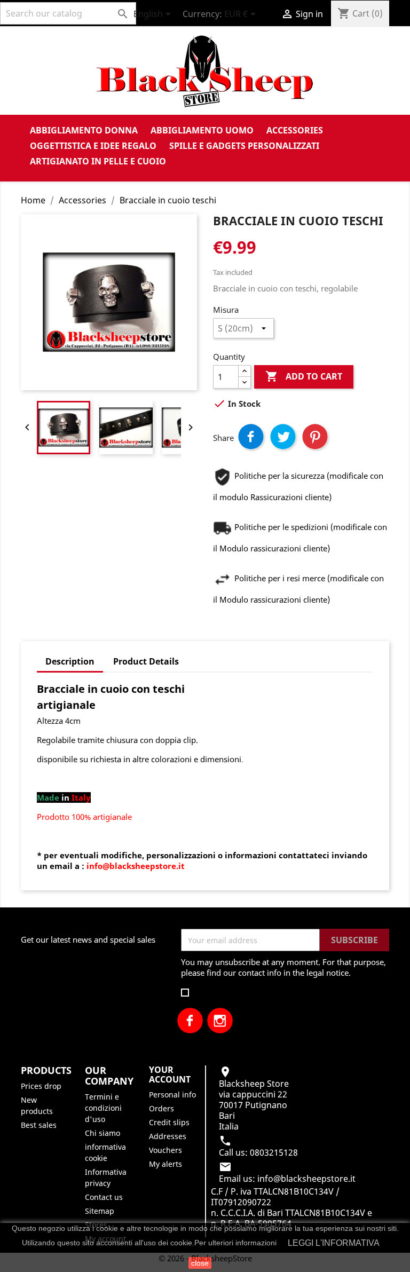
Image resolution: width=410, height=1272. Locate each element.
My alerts (165, 1164)
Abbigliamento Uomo (202, 130)
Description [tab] (69, 661)
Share (251, 436)
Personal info (172, 1094)
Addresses (167, 1136)
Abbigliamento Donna (84, 130)
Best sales (39, 1125)
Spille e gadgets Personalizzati (244, 146)
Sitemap (99, 1211)
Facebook (190, 1020)
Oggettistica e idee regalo (93, 146)
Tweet (283, 436)
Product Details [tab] (146, 661)
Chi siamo (102, 1133)
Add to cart (303, 376)
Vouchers (165, 1150)
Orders (161, 1108)
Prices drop (41, 1086)
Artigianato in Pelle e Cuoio (98, 161)
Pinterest (315, 436)
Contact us (104, 1197)
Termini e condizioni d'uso (103, 1108)
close (200, 1263)
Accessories (294, 130)
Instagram (220, 1020)
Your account (170, 1074)
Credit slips (169, 1122)
